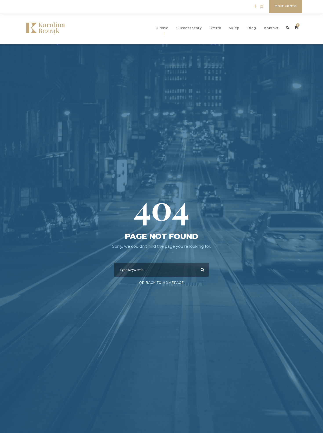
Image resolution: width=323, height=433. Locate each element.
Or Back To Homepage (161, 283)
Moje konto (286, 6)
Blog (251, 28)
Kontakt (271, 28)
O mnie (162, 28)
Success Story (189, 28)
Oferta (215, 28)
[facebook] (255, 6)
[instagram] (261, 6)
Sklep (234, 28)
